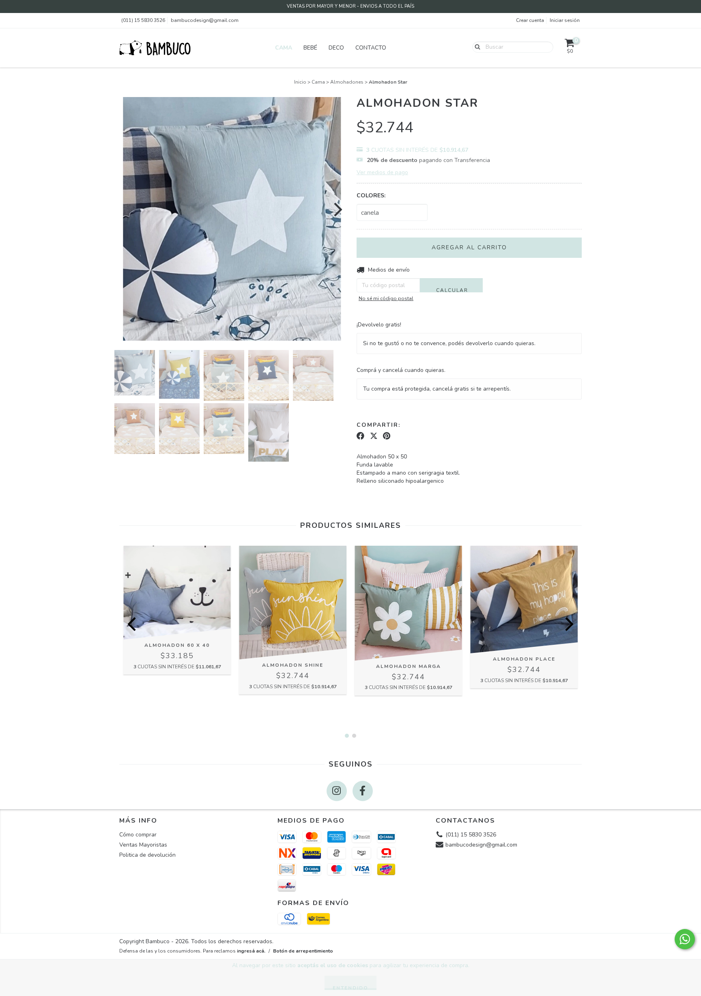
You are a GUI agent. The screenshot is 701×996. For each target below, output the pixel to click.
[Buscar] (475, 46)
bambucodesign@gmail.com (205, 20)
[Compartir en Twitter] (374, 436)
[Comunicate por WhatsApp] (685, 939)
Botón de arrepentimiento (303, 951)
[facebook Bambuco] (363, 791)
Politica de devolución (147, 855)
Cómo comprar (138, 834)
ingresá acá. (251, 951)
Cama (283, 48)
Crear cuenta (530, 20)
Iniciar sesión (565, 20)
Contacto (370, 48)
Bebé (310, 48)
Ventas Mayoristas (143, 845)
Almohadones (346, 82)
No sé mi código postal (386, 298)
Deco (336, 48)
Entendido (350, 987)
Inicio (300, 82)
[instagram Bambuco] (337, 791)
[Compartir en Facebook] (360, 436)
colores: (371, 195)
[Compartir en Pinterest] (386, 436)
